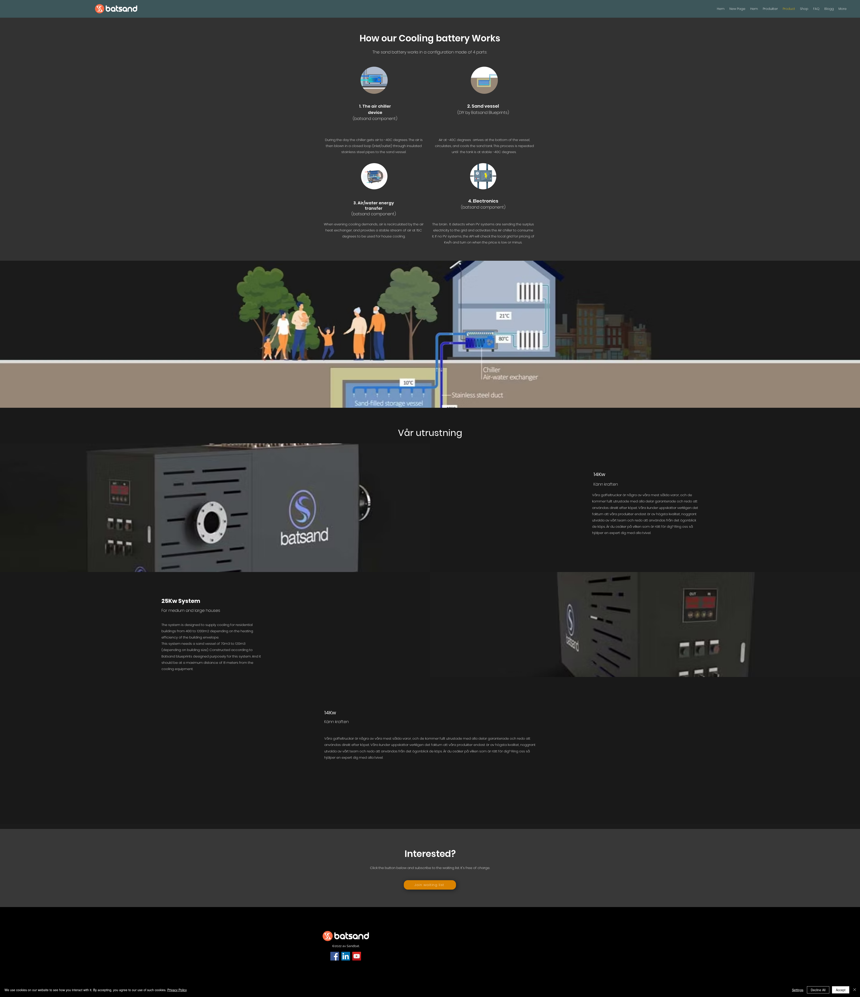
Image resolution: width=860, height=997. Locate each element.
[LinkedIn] (345, 956)
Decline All (818, 990)
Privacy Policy (177, 990)
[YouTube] (356, 956)
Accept (840, 990)
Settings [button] (797, 990)
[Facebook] (334, 956)
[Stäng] (854, 989)
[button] (430, 885)
